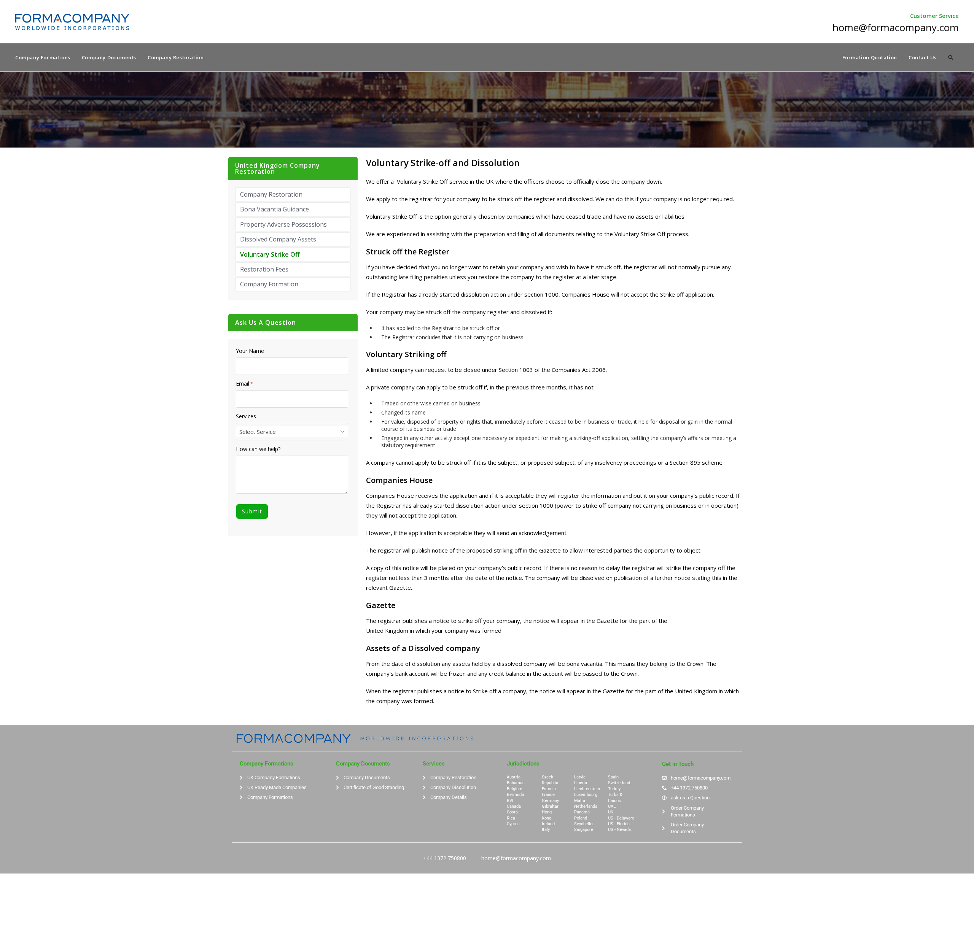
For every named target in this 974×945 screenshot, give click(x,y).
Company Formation (269, 284)
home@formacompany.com (516, 858)
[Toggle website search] (950, 57)
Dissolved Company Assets (278, 239)
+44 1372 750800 (444, 858)
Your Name (250, 351)
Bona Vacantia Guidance (274, 209)
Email (244, 383)
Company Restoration (271, 194)
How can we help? (258, 449)
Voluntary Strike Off (270, 254)
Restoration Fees (264, 269)
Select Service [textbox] (257, 431)
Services (246, 416)
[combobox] (292, 431)
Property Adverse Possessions (283, 224)
